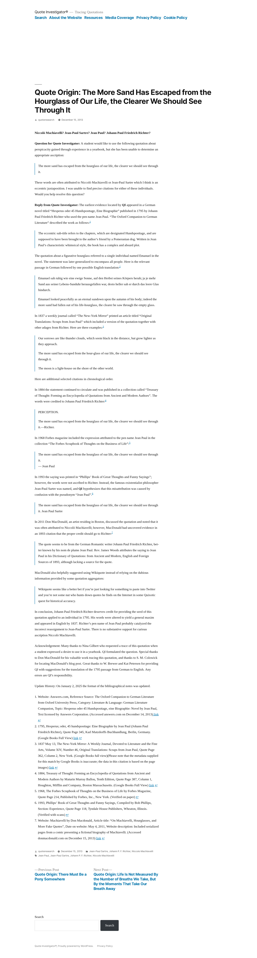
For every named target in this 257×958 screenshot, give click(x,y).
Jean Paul (43, 855)
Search (41, 17)
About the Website (65, 17)
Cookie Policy (175, 17)
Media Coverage (119, 17)
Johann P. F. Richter (119, 851)
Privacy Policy (148, 17)
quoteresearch (46, 119)
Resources (93, 17)
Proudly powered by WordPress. (76, 946)
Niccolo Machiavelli (142, 851)
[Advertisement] (128, 42)
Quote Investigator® (51, 12)
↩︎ (39, 720)
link (156, 714)
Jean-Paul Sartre (98, 851)
